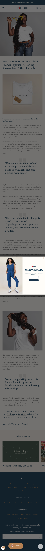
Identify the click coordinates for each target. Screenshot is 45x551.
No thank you (33, 284)
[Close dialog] (43, 258)
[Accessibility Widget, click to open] (3, 548)
